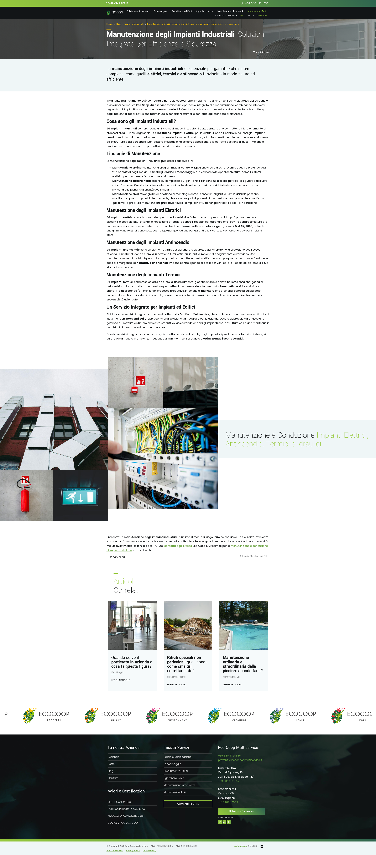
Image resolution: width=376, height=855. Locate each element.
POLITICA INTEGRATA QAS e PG (126, 809)
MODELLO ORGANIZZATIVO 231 (126, 816)
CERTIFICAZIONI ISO (119, 802)
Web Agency (240, 846)
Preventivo (262, 15)
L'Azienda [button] (219, 15)
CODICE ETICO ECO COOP (123, 822)
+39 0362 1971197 (228, 781)
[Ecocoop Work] (218, 716)
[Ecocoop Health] (157, 716)
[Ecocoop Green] (342, 716)
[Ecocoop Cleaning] (95, 716)
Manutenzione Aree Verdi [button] (231, 11)
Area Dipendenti (114, 850)
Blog (242, 15)
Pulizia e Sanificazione (178, 757)
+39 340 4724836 (256, 3)
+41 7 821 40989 (228, 802)
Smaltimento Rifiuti (176, 771)
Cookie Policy (149, 850)
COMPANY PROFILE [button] (188, 804)
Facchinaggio (172, 764)
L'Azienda (113, 757)
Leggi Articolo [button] (120, 680)
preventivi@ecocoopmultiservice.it (240, 760)
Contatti (251, 15)
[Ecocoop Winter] (280, 716)
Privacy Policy (133, 850)
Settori (112, 764)
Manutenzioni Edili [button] (257, 11)
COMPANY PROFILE (116, 3)
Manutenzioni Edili (175, 792)
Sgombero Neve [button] (204, 11)
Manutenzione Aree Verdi (179, 785)
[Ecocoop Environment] (33, 716)
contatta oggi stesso (178, 546)
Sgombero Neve (174, 778)
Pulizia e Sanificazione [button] (138, 11)
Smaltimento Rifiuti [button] (182, 11)
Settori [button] (231, 15)
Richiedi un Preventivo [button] (241, 811)
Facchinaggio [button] (161, 11)
